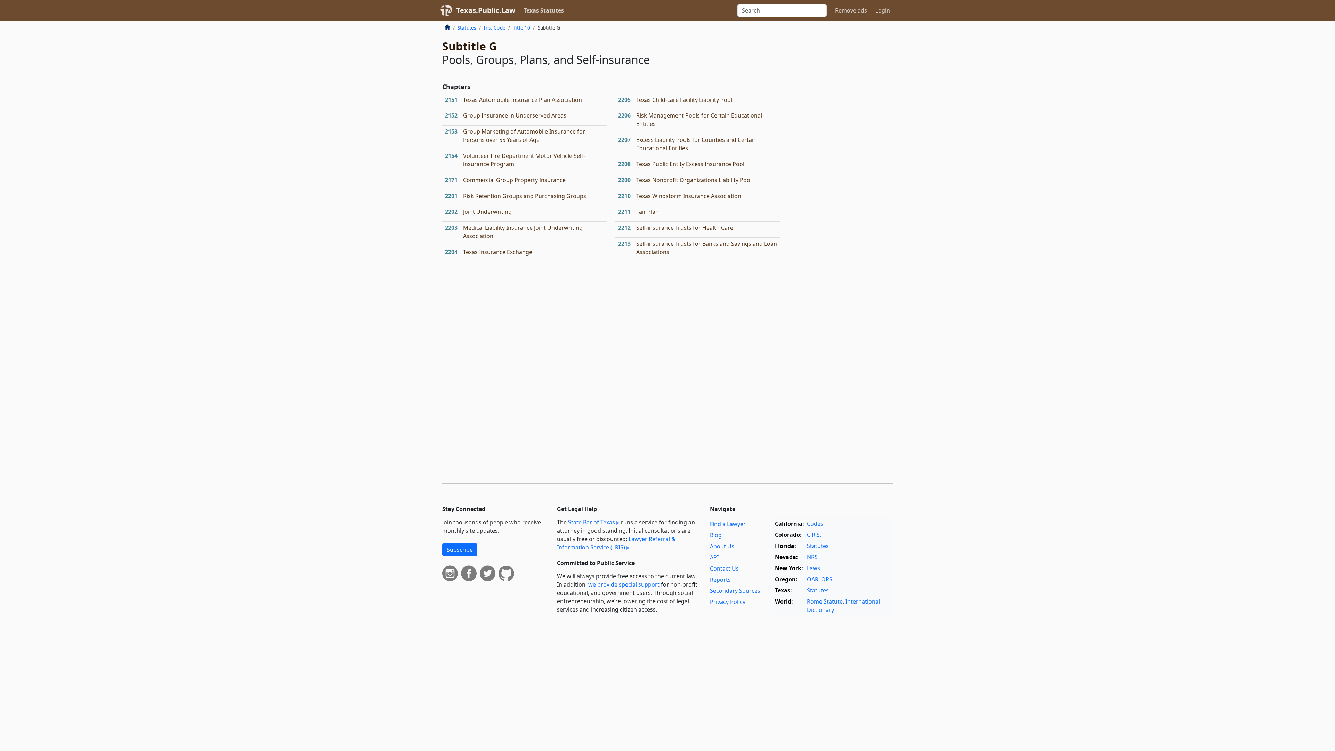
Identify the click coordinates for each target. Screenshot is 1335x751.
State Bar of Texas (591, 522)
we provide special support (624, 584)
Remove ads (851, 10)
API (714, 557)
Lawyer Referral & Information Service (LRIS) (616, 543)
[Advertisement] (840, 137)
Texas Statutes (544, 10)
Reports (720, 579)
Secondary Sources (735, 591)
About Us (722, 546)
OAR (812, 579)
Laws (813, 568)
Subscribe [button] (460, 550)
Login (882, 10)
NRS (812, 557)
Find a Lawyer (728, 524)
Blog (716, 535)
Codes (815, 523)
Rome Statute (825, 601)
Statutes (467, 27)
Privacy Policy (727, 602)
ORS (826, 579)
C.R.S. (814, 535)
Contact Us (724, 568)
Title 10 (521, 27)
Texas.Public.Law (485, 10)
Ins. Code (494, 27)
